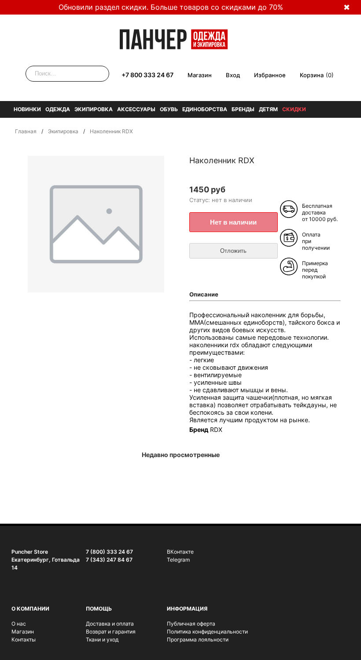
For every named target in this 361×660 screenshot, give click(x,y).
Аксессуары (136, 109)
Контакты (23, 639)
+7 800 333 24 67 (147, 75)
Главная (26, 131)
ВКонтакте (180, 551)
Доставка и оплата (110, 623)
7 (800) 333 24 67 (109, 551)
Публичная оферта (191, 623)
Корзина (312, 75)
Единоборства (204, 109)
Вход (233, 75)
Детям (268, 109)
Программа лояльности (197, 639)
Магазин (200, 75)
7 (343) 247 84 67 (109, 559)
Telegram (178, 559)
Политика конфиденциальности (207, 631)
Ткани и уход (102, 639)
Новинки (27, 109)
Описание (203, 294)
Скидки (294, 109)
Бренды (243, 109)
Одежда (57, 109)
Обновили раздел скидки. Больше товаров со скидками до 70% (171, 7)
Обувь (169, 109)
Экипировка (93, 109)
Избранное (270, 75)
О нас (18, 623)
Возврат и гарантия (111, 631)
